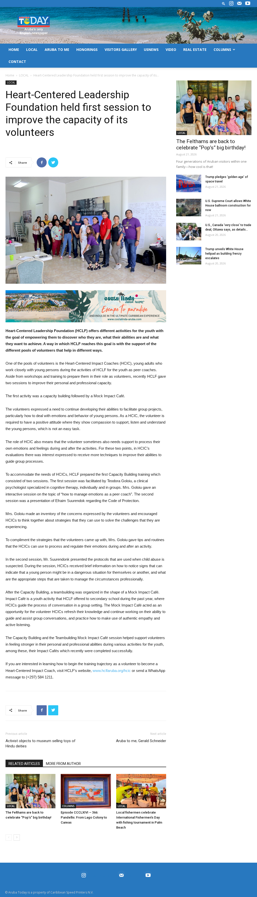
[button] (223, 3)
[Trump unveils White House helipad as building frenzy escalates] (188, 255)
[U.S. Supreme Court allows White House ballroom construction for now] (188, 207)
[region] (86, 306)
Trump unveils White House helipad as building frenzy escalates (224, 253)
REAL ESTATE (195, 49)
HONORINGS (87, 49)
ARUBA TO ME (57, 49)
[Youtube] (247, 3)
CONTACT (17, 61)
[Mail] (239, 3)
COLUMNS (222, 49)
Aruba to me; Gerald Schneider (141, 741)
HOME (14, 49)
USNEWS (151, 49)
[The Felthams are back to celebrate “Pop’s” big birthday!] (30, 791)
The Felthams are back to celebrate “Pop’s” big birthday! (210, 144)
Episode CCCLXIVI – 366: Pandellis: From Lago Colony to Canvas (84, 817)
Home (10, 75)
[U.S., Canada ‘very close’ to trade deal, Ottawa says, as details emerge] (188, 231)
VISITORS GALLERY (121, 49)
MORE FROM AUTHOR (63, 764)
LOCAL (32, 49)
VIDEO (171, 49)
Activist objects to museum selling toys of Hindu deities (41, 743)
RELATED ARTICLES (24, 764)
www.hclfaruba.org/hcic (112, 670)
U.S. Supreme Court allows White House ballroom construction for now (228, 205)
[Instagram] (231, 3)
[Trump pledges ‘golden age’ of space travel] (188, 183)
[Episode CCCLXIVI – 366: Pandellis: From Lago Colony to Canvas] (86, 791)
